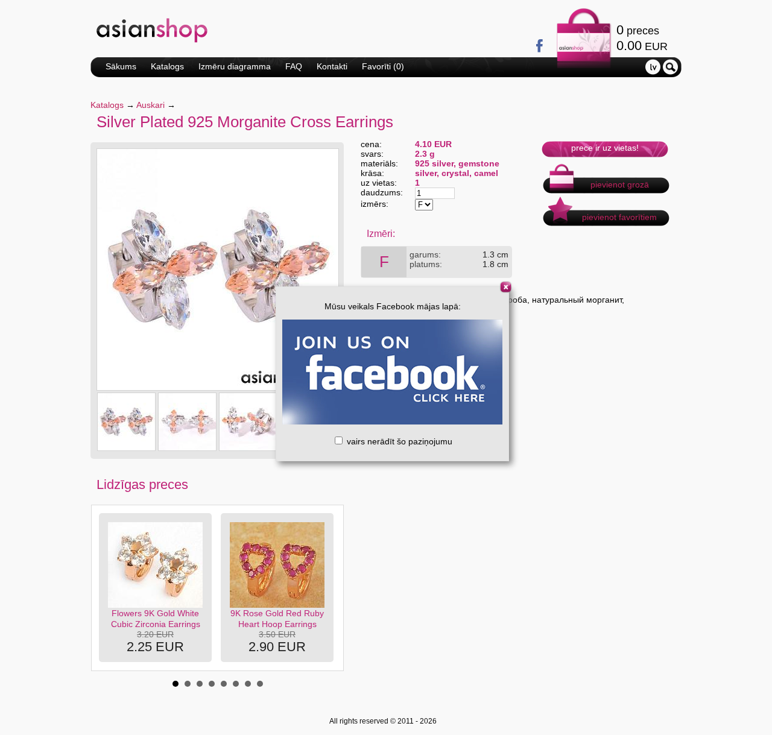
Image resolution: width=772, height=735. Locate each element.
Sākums (121, 66)
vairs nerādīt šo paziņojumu (398, 441)
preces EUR (642, 37)
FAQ (293, 66)
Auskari (150, 105)
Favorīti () (383, 66)
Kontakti (332, 66)
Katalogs (167, 66)
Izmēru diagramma (234, 66)
